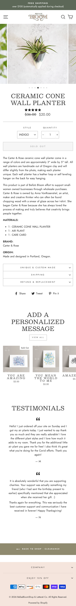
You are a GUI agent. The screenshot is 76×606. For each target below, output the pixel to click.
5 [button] (41, 88)
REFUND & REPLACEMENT (38, 282)
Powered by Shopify (38, 602)
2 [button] (32, 88)
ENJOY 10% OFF (38, 578)
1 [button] (30, 88)
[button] (33, 110)
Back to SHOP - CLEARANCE (40, 549)
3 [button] (35, 88)
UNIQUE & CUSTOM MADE (38, 267)
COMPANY (38, 567)
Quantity (50, 127)
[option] (38, 5)
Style (27, 127)
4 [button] (38, 88)
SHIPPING (38, 274)
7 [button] (47, 88)
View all (38, 337)
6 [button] (44, 88)
